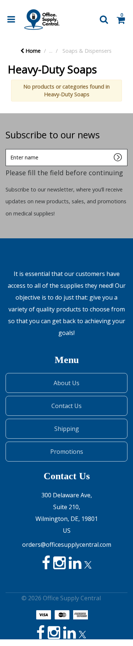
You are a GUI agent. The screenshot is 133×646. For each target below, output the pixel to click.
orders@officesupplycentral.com (66, 544)
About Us (66, 383)
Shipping (66, 429)
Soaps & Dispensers (87, 50)
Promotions (66, 452)
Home (32, 50)
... (50, 50)
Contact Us (66, 406)
